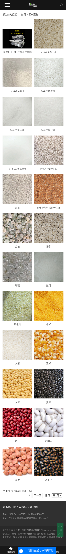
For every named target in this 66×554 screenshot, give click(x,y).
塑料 (48, 285)
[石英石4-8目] (17, 72)
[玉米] (48, 345)
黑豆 (48, 402)
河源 (40, 537)
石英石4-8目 (17, 91)
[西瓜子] (48, 461)
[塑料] (48, 267)
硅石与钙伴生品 (48, 168)
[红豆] (17, 422)
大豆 (17, 402)
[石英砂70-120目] (17, 150)
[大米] (17, 345)
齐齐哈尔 (33, 537)
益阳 (44, 537)
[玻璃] (17, 267)
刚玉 (17, 207)
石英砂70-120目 (17, 168)
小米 (48, 324)
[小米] (48, 306)
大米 (17, 363)
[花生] (17, 461)
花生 (17, 480)
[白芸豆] (48, 422)
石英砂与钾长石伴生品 (48, 207)
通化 (15, 537)
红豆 (17, 441)
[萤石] (17, 228)
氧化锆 (17, 324)
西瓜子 (48, 480)
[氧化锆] (17, 306)
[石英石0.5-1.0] (48, 33)
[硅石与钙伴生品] (48, 150)
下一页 (37, 495)
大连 (49, 537)
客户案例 (33, 14)
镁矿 (48, 246)
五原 (58, 537)
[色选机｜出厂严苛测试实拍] (17, 38)
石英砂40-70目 (48, 130)
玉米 (48, 363)
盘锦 (53, 537)
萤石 (17, 246)
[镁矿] (48, 228)
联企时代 (51, 534)
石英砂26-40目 (17, 130)
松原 (20, 537)
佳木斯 (25, 537)
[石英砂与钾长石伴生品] (48, 189)
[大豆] (17, 383)
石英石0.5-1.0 (48, 52)
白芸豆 (48, 441)
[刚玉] (17, 189)
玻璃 (17, 285)
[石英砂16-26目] (48, 72)
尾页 (47, 495)
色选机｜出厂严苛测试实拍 (17, 52)
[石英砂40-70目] (48, 111)
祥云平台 (32, 534)
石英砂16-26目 (48, 91)
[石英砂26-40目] (17, 111)
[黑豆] (48, 383)
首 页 (23, 14)
